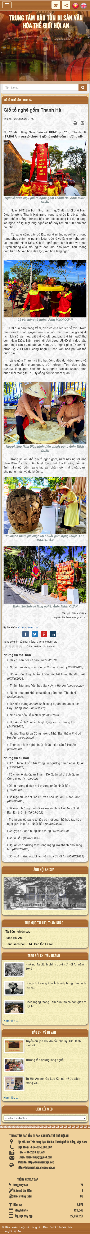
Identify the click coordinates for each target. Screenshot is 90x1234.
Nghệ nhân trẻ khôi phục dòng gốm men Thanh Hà (43, 692)
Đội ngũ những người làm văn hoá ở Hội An (37, 856)
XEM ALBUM (45, 895)
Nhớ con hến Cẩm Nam (25, 715)
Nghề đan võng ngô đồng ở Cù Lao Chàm (37, 667)
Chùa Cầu (15, 838)
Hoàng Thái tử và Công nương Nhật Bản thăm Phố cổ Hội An (44, 735)
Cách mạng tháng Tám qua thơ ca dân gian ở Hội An (56, 1004)
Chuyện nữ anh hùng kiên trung (30, 831)
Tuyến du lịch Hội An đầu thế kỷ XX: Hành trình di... (53, 1043)
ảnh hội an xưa (43, 870)
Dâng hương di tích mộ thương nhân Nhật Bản (39, 785)
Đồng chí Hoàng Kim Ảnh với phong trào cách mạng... (56, 985)
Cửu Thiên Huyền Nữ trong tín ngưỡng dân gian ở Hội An (47, 763)
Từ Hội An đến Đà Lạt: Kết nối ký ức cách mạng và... (53, 1080)
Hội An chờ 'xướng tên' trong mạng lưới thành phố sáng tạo (44, 847)
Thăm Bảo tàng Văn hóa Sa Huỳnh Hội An (38, 685)
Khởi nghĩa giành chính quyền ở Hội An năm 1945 (55, 966)
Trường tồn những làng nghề (45, 1060)
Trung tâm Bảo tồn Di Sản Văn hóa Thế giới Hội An (37, 1229)
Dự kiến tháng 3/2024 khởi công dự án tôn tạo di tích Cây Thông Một (43, 706)
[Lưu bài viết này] (83, 123)
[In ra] (75, 123)
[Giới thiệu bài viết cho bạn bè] (70, 123)
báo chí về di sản (44, 1032)
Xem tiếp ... (11, 1021)
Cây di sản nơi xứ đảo (24, 660)
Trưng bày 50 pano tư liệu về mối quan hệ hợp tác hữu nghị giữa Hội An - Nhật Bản (44, 821)
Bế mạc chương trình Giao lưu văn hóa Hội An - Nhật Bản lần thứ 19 (43, 810)
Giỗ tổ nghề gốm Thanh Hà (18, 100)
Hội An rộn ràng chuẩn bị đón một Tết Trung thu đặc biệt (47, 674)
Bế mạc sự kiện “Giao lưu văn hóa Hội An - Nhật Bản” (44, 797)
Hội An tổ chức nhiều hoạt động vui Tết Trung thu (42, 722)
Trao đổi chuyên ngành (44, 956)
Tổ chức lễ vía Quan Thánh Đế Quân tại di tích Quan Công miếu (43, 776)
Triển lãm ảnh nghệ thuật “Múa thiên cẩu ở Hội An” (43, 744)
